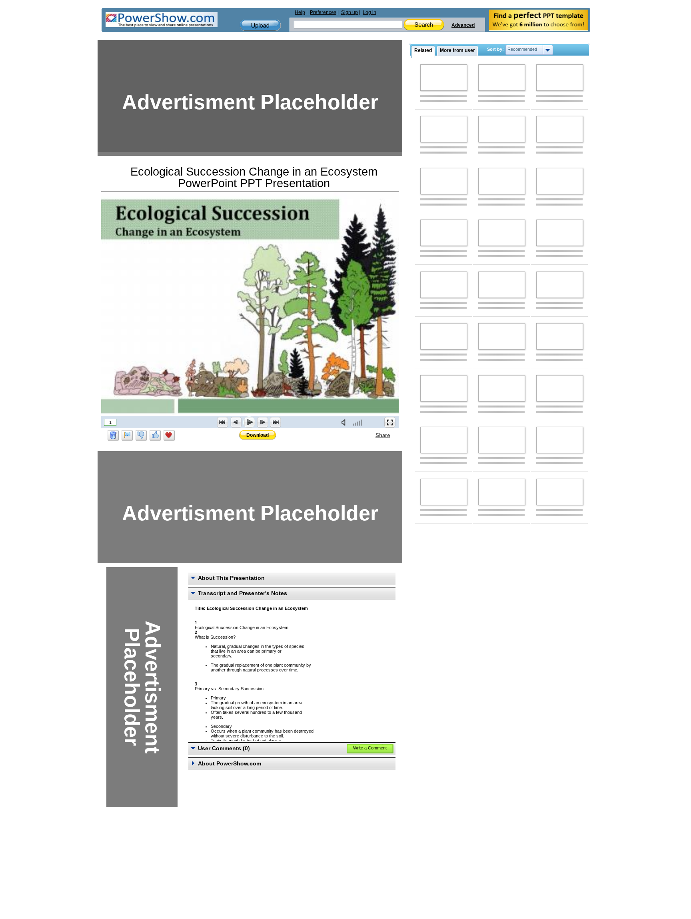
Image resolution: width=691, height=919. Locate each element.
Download (257, 435)
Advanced (463, 25)
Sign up (349, 12)
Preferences (323, 12)
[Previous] (236, 422)
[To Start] (223, 422)
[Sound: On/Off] (345, 422)
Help (300, 12)
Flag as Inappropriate (127, 435)
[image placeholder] (443, 77)
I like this (155, 435)
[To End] (276, 422)
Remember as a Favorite (169, 435)
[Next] (262, 422)
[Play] (249, 422)
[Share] (371, 435)
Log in (369, 12)
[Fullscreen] (390, 422)
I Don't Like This (141, 435)
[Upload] (260, 25)
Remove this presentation (113, 435)
